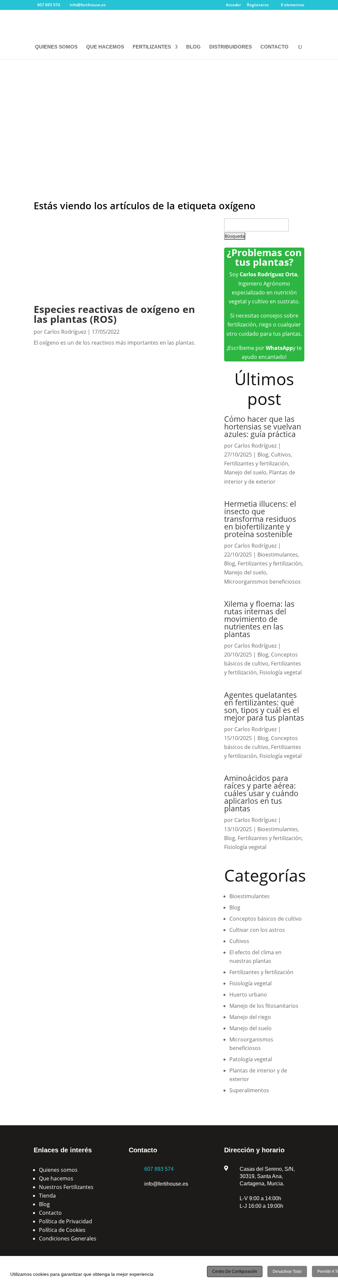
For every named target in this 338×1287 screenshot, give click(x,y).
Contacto (50, 1212)
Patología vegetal (250, 1059)
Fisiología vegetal (280, 672)
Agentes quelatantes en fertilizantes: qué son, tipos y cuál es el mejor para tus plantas (264, 706)
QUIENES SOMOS (56, 47)
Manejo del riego (250, 1017)
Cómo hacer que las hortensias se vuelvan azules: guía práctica (262, 426)
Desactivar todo (287, 1271)
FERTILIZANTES (152, 47)
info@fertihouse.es (166, 1184)
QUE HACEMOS (105, 47)
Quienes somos (58, 1169)
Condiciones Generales (67, 1238)
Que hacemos (56, 1178)
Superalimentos (249, 1090)
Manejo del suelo (245, 472)
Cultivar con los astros (257, 929)
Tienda (47, 1195)
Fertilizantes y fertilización (256, 463)
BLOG (193, 47)
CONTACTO (274, 47)
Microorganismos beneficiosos (262, 581)
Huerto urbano (248, 994)
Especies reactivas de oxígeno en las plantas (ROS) (114, 314)
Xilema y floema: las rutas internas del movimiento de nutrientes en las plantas (259, 618)
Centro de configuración (234, 1271)
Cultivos (281, 454)
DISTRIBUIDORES (230, 47)
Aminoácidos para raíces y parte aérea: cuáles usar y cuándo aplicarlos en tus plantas (261, 793)
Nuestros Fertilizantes (66, 1187)
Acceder (233, 5)
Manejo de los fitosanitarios (263, 1005)
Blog (262, 454)
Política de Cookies (62, 1230)
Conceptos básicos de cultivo (265, 918)
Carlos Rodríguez (65, 331)
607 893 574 (159, 1169)
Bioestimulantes (277, 554)
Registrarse (258, 5)
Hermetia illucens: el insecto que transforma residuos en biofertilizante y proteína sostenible (260, 518)
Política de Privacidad (65, 1221)
